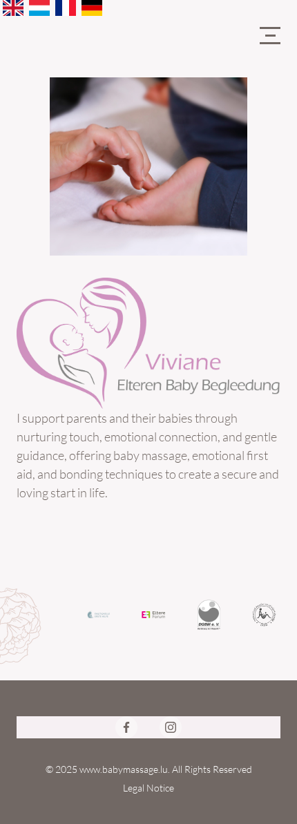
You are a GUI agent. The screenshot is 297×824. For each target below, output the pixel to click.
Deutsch (92, 8)
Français (65, 8)
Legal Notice (148, 788)
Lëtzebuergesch (39, 8)
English (13, 8)
